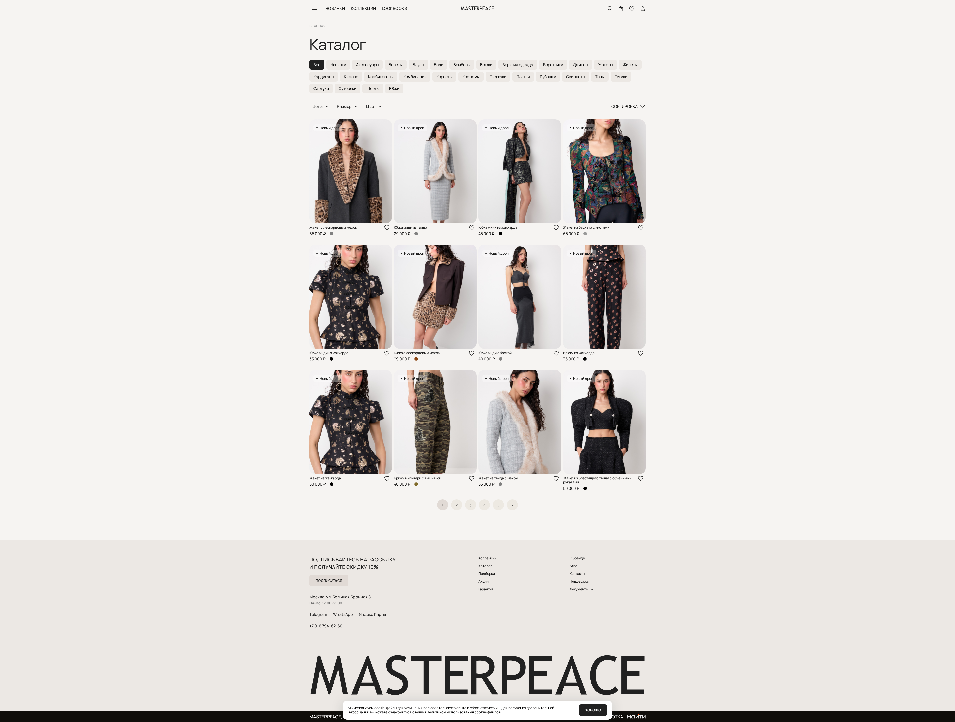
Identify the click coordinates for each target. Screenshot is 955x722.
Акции (483, 581)
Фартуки (321, 88)
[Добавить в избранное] (386, 227)
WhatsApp (343, 614)
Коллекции (487, 558)
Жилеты (630, 64)
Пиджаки (498, 76)
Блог (573, 566)
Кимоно (351, 76)
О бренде (577, 558)
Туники (621, 76)
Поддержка (579, 581)
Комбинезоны (380, 76)
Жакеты (605, 64)
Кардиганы (323, 76)
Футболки (347, 88)
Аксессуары (367, 64)
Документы (579, 589)
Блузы (418, 64)
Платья (523, 76)
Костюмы (471, 76)
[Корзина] (621, 8)
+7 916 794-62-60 (326, 626)
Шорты (372, 88)
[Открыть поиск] (610, 8)
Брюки (486, 64)
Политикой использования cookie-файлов (464, 712)
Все (316, 64)
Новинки (338, 64)
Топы (600, 76)
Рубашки (548, 76)
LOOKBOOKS (394, 8)
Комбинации (415, 76)
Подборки (486, 573)
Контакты (577, 573)
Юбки (394, 88)
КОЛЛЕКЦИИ (363, 8)
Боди (438, 64)
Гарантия (486, 589)
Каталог (485, 566)
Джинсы (580, 64)
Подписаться (329, 580)
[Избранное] (632, 8)
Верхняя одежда (517, 64)
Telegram (318, 614)
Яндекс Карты (372, 614)
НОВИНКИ (335, 8)
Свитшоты (575, 76)
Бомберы (461, 64)
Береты (396, 64)
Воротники (553, 64)
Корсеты (444, 76)
